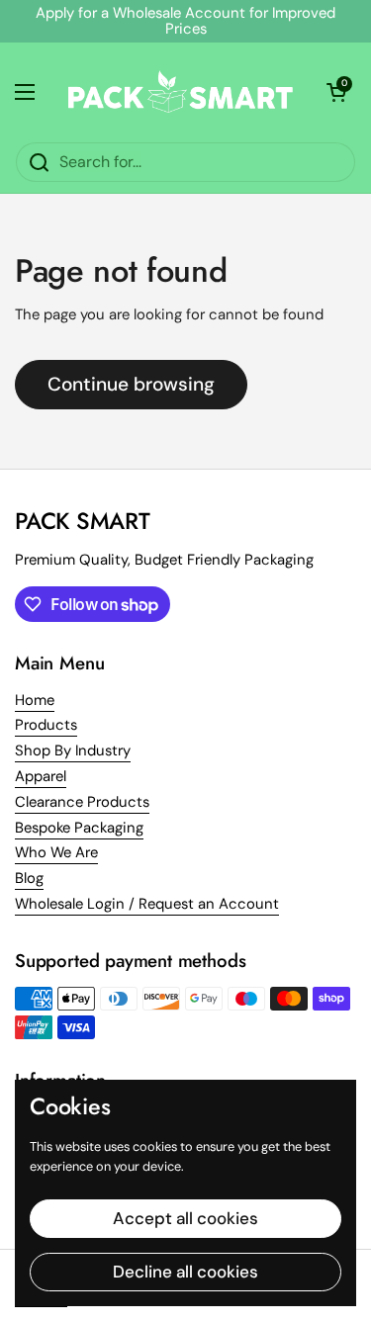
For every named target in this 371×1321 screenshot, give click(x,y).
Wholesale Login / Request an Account (147, 904)
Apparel (40, 776)
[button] (336, 92)
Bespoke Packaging (79, 827)
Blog (29, 878)
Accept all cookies (185, 1218)
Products (46, 725)
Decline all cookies (185, 1271)
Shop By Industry (73, 750)
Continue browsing (131, 384)
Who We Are (56, 852)
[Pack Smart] (180, 92)
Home (34, 700)
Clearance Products (82, 802)
